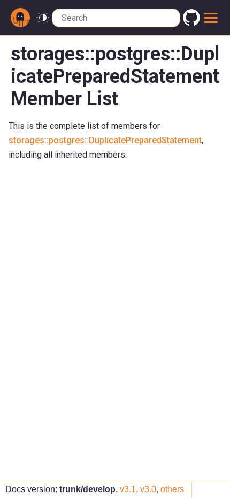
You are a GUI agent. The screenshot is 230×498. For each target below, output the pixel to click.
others (172, 489)
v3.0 (148, 489)
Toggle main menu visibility (211, 17)
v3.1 (128, 489)
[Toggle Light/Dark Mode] (42, 18)
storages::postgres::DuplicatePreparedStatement (105, 140)
